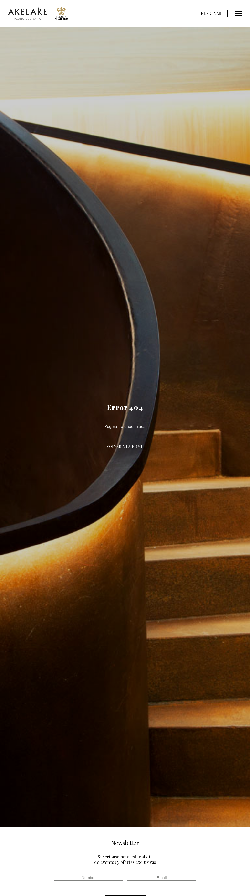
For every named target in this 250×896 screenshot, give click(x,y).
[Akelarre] (27, 13)
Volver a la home (125, 446)
